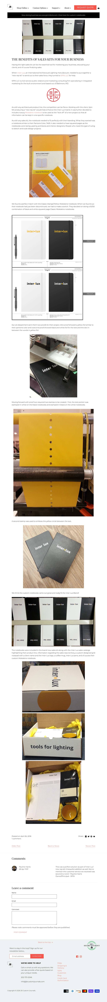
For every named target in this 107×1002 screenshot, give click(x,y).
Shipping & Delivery (62, 967)
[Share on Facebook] (86, 836)
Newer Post (90, 846)
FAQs (59, 963)
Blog (59, 975)
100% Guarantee (61, 972)
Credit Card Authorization (63, 979)
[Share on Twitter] (88, 836)
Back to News (53, 846)
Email (14, 901)
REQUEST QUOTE (85, 7)
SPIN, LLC (65, 76)
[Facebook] (77, 956)
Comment (15, 909)
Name (14, 893)
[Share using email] (94, 836)
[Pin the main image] (91, 836)
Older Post (16, 846)
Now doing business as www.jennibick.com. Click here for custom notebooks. (53, 15)
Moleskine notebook (33, 113)
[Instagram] (81, 956)
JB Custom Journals (28, 991)
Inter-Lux (21, 73)
